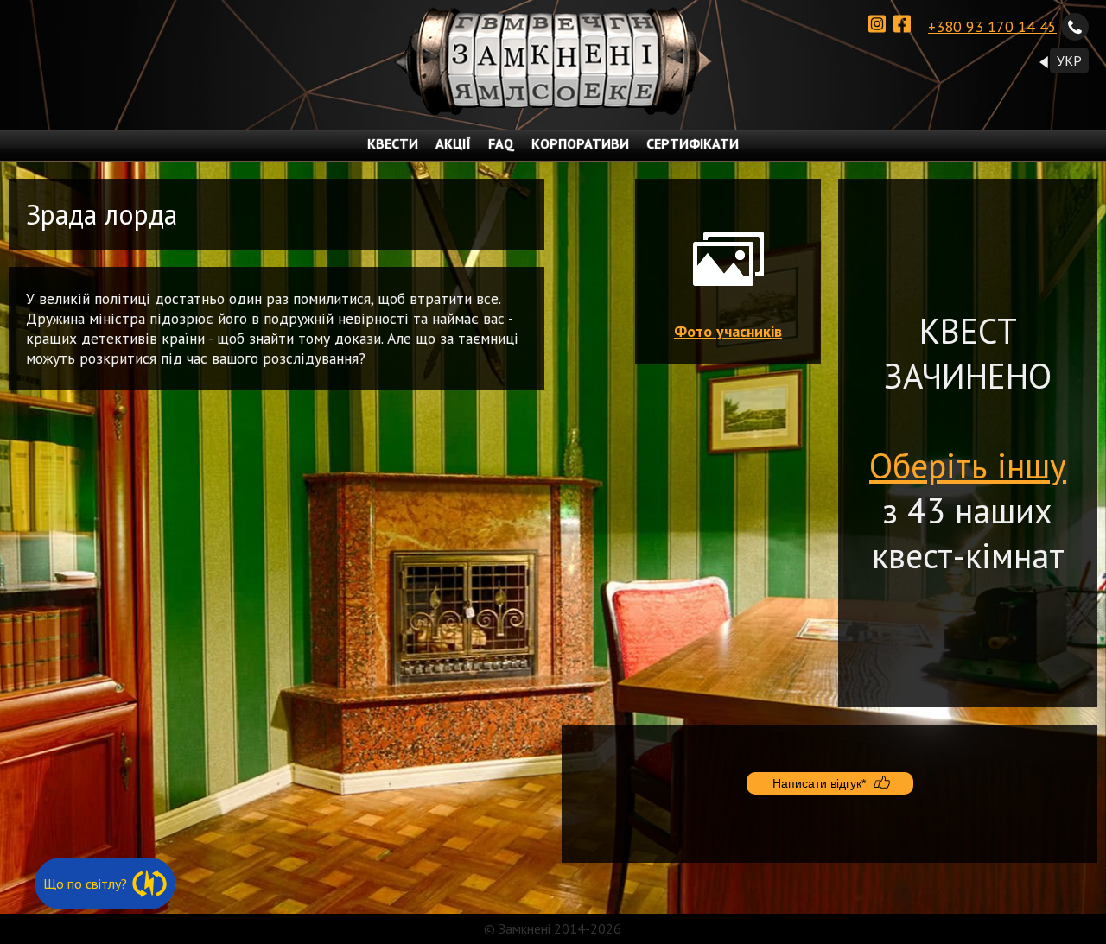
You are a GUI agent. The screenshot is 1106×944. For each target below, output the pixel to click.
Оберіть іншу (967, 465)
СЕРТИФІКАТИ (692, 143)
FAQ (501, 143)
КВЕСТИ (392, 143)
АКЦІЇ (453, 143)
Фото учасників (728, 331)
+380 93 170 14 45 (992, 26)
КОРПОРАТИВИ (580, 143)
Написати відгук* (819, 783)
